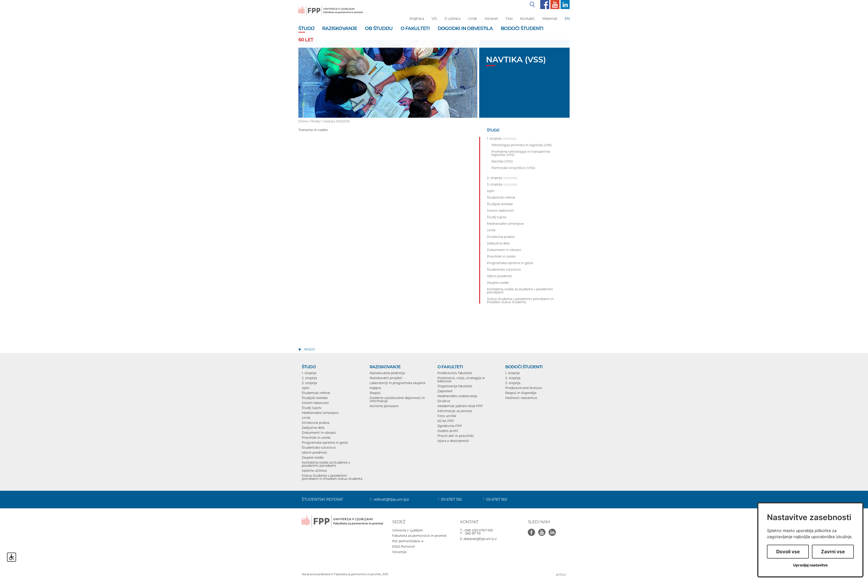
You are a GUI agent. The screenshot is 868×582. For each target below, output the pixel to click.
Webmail (549, 18)
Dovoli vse (788, 551)
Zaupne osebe (313, 457)
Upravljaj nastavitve (810, 565)
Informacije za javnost (454, 411)
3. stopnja (309, 383)
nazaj (309, 349)
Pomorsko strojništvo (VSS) (513, 167)
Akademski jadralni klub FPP (460, 406)
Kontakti (527, 18)
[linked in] (553, 530)
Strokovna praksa (315, 423)
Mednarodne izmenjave (320, 413)
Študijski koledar (315, 398)
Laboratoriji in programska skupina (397, 383)
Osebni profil (447, 431)
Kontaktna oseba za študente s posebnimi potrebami (326, 464)
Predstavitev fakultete (454, 373)
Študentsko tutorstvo (319, 448)
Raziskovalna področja (387, 373)
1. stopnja (327, 121)
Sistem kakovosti (315, 403)
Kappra (375, 388)
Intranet (491, 18)
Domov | (304, 121)
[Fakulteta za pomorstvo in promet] (330, 7)
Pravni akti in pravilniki (455, 436)
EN (567, 18)
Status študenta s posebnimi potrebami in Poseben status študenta (332, 477)
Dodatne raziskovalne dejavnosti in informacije (397, 399)
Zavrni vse (833, 551)
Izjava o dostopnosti (453, 441)
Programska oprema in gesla (325, 443)
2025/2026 (343, 121)
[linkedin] (564, 4)
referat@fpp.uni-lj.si (391, 499)
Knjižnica (417, 18)
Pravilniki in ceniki (316, 438)
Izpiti (305, 388)
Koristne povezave (384, 406)
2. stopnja (309, 378)
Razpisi (375, 393)
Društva (443, 401)
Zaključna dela (313, 428)
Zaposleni (445, 391)
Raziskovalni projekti (386, 378)
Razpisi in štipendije (520, 393)
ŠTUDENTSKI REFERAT (322, 499)
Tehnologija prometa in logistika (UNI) (521, 145)
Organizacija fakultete (454, 386)
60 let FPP (445, 421)
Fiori (509, 18)
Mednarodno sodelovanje (457, 396)
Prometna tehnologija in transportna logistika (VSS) (520, 153)
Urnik (472, 18)
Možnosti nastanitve (521, 398)
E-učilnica (452, 18)
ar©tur (561, 575)
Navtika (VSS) (502, 161)
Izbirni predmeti (314, 453)
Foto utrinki (446, 416)
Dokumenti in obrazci (319, 433)
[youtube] (554, 4)
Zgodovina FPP (449, 426)
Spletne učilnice (314, 471)
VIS (434, 18)
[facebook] (544, 4)
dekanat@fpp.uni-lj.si (480, 539)
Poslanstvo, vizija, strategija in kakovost (461, 379)
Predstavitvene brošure (523, 388)
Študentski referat (316, 393)
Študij (315, 121)
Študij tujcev (312, 408)
